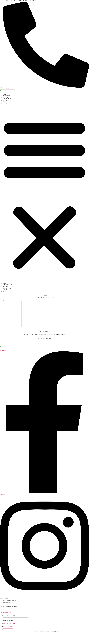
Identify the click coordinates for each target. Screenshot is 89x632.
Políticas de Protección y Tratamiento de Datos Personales (15, 617)
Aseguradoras (7, 96)
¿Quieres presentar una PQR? (9, 615)
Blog (4, 102)
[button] (44, 193)
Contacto (6, 103)
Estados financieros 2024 (8, 618)
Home (4, 94)
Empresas (5, 97)
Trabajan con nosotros (8, 620)
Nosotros (6, 100)
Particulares (7, 99)
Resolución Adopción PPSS (8, 629)
